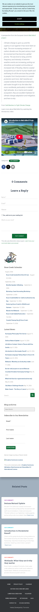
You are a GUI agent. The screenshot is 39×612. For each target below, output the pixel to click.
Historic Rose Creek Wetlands (19, 589)
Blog (32, 598)
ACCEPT (19, 19)
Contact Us (12, 603)
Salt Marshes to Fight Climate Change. (18, 105)
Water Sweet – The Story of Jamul (15, 389)
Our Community (14, 160)
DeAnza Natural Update (12, 340)
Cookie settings (19, 24)
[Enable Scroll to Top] (35, 608)
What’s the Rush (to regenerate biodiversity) (18, 378)
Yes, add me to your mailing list (13, 215)
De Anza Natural (24, 603)
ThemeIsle (26, 607)
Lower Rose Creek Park (15, 593)
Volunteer (28, 593)
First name (10, 430)
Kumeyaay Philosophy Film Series (15, 334)
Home (9, 584)
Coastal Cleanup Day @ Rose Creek (17, 320)
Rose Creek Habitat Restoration (15, 314)
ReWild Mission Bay (11, 598)
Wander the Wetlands (12, 310)
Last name (10, 438)
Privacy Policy (18, 584)
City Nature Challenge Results (14, 385)
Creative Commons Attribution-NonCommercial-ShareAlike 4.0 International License (19, 467)
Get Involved (24, 598)
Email (8, 421)
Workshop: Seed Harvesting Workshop (18, 291)
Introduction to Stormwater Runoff (15, 351)
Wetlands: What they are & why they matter (18, 361)
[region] (19, 14)
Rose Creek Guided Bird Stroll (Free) (17, 275)
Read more (30, 515)
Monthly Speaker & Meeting (14, 285)
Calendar (29, 584)
